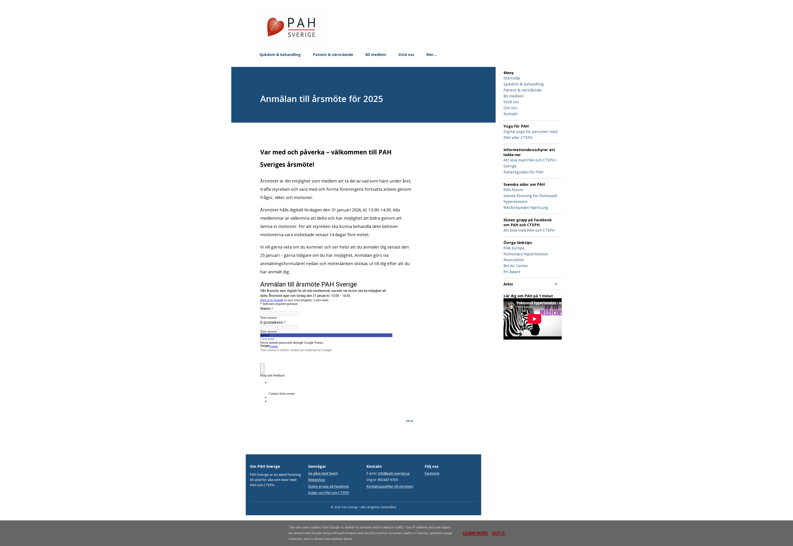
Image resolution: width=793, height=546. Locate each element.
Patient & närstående (333, 54)
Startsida (511, 78)
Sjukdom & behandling (280, 54)
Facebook (432, 473)
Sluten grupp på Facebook (328, 486)
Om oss (510, 107)
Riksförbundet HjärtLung (525, 207)
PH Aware (511, 271)
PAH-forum (513, 189)
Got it (498, 533)
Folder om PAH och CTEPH (328, 492)
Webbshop (316, 479)
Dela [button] (409, 421)
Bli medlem (375, 54)
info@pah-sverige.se (394, 473)
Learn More (475, 533)
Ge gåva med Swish (323, 473)
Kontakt (510, 113)
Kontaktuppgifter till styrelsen (389, 486)
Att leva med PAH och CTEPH (528, 230)
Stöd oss (406, 54)
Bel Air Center (515, 265)
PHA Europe (514, 247)
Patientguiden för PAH (523, 171)
